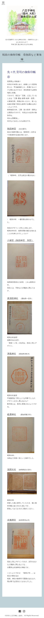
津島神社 (11, 354)
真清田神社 (12, 298)
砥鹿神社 (11, 414)
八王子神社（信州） (16, 615)
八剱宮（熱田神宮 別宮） (20, 240)
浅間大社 (11, 469)
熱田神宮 (11, 129)
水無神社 (11, 520)
